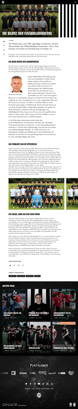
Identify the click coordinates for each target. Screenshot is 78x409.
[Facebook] (30, 384)
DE (63, 405)
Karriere (38, 388)
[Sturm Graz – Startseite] (3, 2)
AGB (52, 388)
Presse (33, 388)
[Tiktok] (43, 384)
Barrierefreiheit (46, 388)
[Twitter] (26, 384)
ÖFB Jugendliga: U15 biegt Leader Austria (13, 347)
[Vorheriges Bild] (8, 194)
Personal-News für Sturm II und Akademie (39, 314)
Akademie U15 (12, 276)
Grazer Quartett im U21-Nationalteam (62, 314)
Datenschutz (10, 405)
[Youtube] (39, 384)
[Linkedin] (47, 384)
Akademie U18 (30, 276)
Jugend (56, 317)
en (66, 405)
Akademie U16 (21, 276)
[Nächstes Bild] (76, 194)
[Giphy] (52, 384)
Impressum (4, 405)
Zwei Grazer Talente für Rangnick (12, 314)
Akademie (37, 276)
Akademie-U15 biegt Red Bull (64, 348)
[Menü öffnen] (75, 2)
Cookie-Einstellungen (22, 405)
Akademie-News (34, 348)
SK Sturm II (32, 317)
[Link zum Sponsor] (70, 405)
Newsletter (27, 388)
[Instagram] (35, 384)
